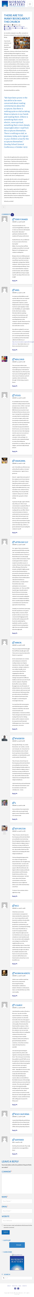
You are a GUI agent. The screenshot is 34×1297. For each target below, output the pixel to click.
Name (5, 1197)
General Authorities (19, 26)
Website (5, 1216)
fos (3, 207)
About (9, 1285)
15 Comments (8, 29)
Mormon (7, 28)
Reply (14, 280)
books (6, 26)
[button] (29, 4)
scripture (12, 28)
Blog (20, 1285)
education (11, 26)
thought (25, 28)
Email (5, 1207)
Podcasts (14, 1285)
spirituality (18, 28)
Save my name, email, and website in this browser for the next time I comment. (18, 1226)
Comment (7, 1172)
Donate (18, 1245)
